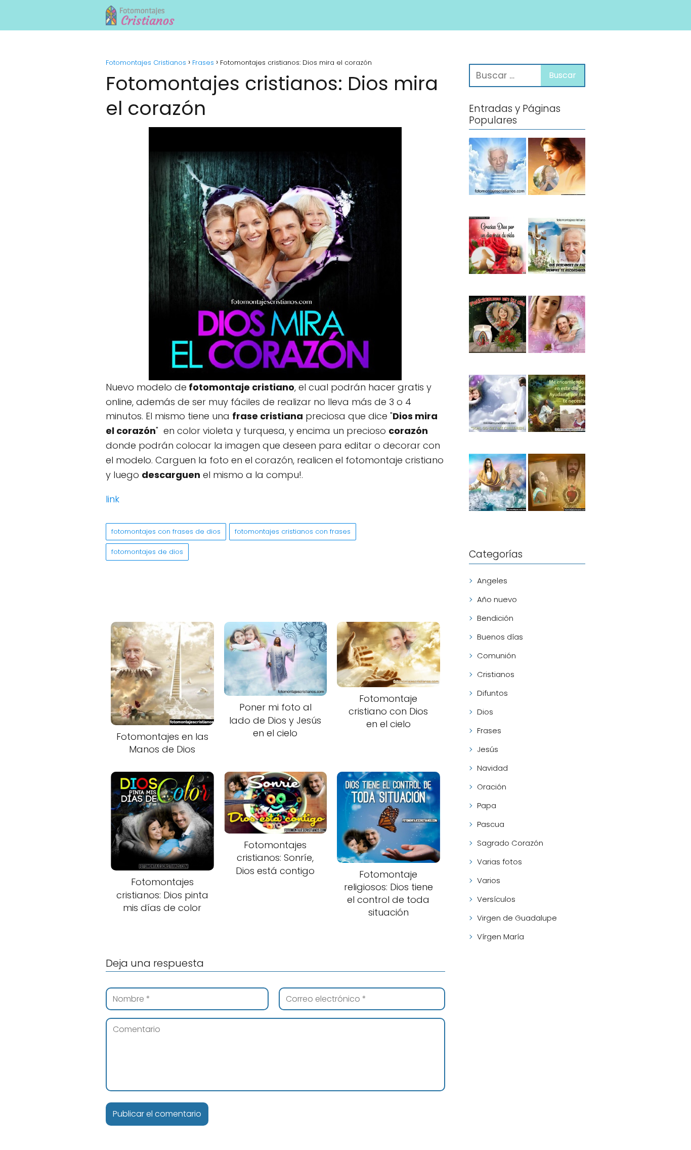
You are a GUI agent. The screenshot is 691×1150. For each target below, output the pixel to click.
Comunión (496, 655)
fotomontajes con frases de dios (166, 531)
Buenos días (500, 636)
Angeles (492, 580)
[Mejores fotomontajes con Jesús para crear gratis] (497, 484)
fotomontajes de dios (147, 552)
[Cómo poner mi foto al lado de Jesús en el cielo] (497, 405)
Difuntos (492, 693)
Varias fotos (499, 861)
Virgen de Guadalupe (517, 918)
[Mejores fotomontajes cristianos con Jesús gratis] (556, 484)
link (112, 499)
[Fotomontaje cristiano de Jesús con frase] (556, 405)
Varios (488, 880)
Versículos (496, 899)
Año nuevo (497, 599)
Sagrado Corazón (510, 843)
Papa (486, 805)
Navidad (492, 768)
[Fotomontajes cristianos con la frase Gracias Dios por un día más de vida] (497, 247)
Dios (485, 711)
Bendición (495, 618)
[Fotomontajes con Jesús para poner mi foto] (556, 168)
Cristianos (495, 674)
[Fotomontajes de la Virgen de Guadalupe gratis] (497, 326)
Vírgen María (500, 936)
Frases (489, 730)
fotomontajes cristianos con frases (293, 531)
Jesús (487, 749)
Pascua (490, 824)
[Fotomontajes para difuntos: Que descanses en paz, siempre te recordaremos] (556, 247)
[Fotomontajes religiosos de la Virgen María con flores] (556, 326)
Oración (491, 786)
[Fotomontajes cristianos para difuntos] (497, 168)
